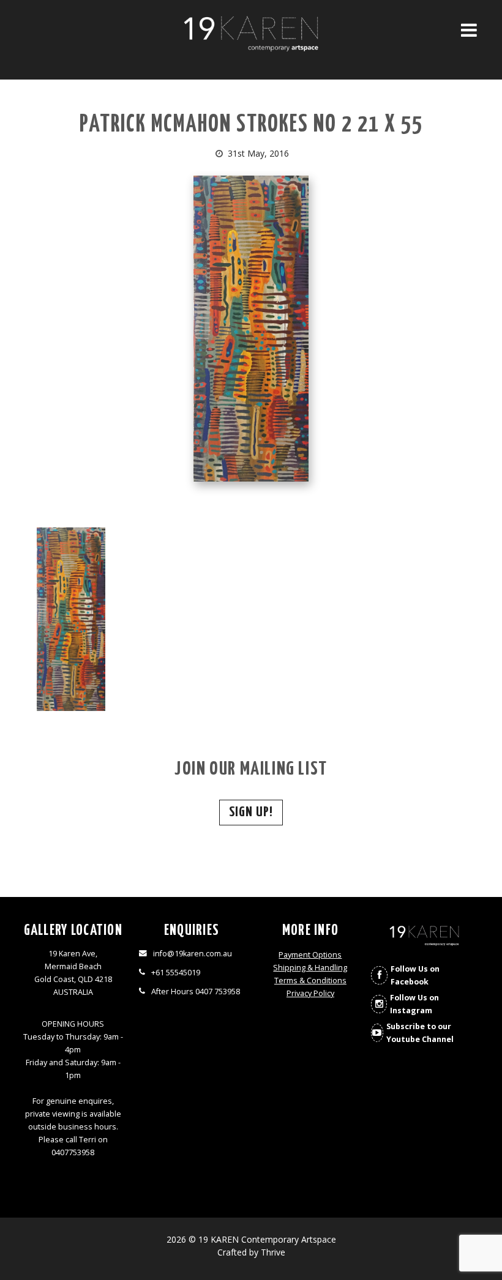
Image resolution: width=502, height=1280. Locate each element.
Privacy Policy (310, 993)
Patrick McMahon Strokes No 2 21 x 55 (251, 125)
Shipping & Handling (310, 967)
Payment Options (310, 955)
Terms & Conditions (310, 980)
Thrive (273, 1252)
